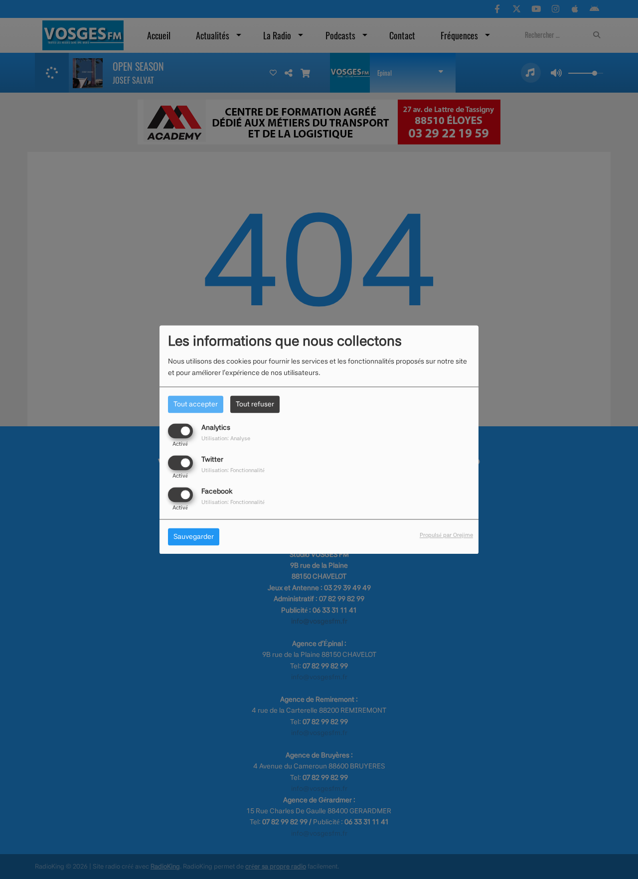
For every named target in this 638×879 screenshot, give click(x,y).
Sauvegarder (193, 536)
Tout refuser (255, 404)
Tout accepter (195, 404)
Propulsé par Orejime (446, 534)
